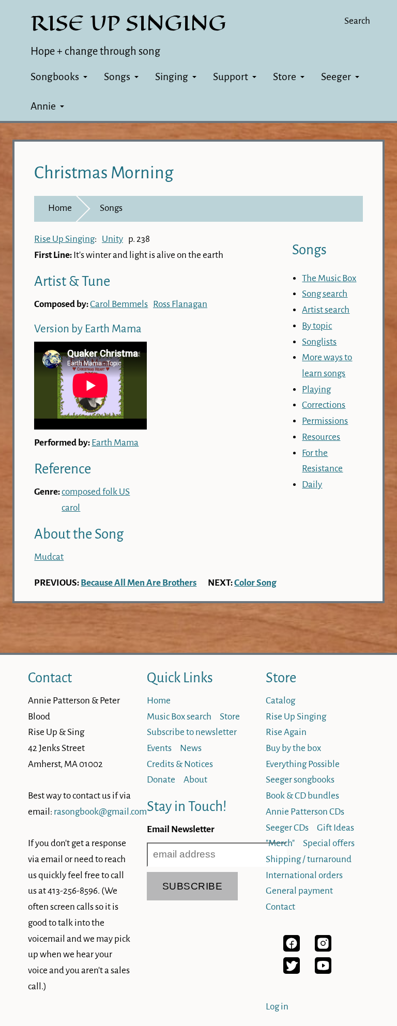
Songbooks (54, 76)
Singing (171, 76)
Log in (277, 1007)
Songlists (319, 342)
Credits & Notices (180, 764)
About (195, 780)
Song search (324, 294)
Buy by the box (293, 748)
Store (284, 76)
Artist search (325, 310)
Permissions (325, 421)
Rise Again (286, 732)
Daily (312, 484)
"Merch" (280, 843)
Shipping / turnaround (309, 859)
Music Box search (179, 717)
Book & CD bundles (302, 796)
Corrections (323, 405)
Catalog (280, 701)
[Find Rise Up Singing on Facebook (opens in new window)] (291, 949)
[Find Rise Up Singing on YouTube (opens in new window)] (323, 971)
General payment (299, 891)
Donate (161, 780)
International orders (304, 875)
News (191, 748)
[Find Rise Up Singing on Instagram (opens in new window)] (323, 949)
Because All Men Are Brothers (138, 583)
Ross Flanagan (180, 304)
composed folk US (96, 492)
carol (71, 508)
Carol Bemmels (119, 304)
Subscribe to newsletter (192, 732)
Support (230, 76)
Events (159, 748)
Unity (112, 239)
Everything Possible (303, 764)
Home (60, 208)
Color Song (255, 583)
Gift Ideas (335, 828)
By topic (317, 326)
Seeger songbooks (300, 780)
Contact (50, 677)
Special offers (329, 843)
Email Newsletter (181, 829)
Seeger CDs (287, 828)
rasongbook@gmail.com (100, 812)
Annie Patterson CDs (305, 812)
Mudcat (49, 557)
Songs (117, 76)
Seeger (336, 76)
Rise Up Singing (64, 239)
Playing (316, 389)
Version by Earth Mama (88, 329)
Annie (43, 106)
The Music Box (329, 278)
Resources (321, 437)
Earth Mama (115, 443)
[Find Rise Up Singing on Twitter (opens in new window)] (291, 971)
